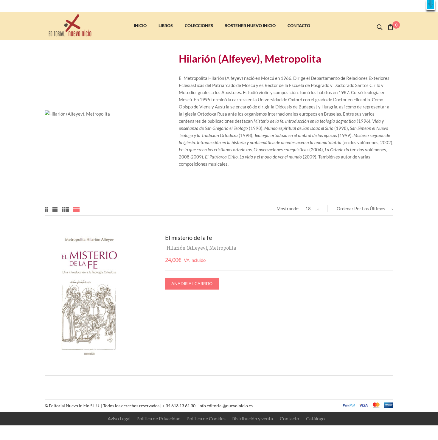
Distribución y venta (252, 418)
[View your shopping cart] (390, 27)
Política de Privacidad (158, 418)
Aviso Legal (119, 418)
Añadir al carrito (191, 283)
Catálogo (315, 418)
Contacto (289, 418)
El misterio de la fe (188, 237)
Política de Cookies (206, 418)
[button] (430, 5)
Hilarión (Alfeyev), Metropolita (201, 248)
